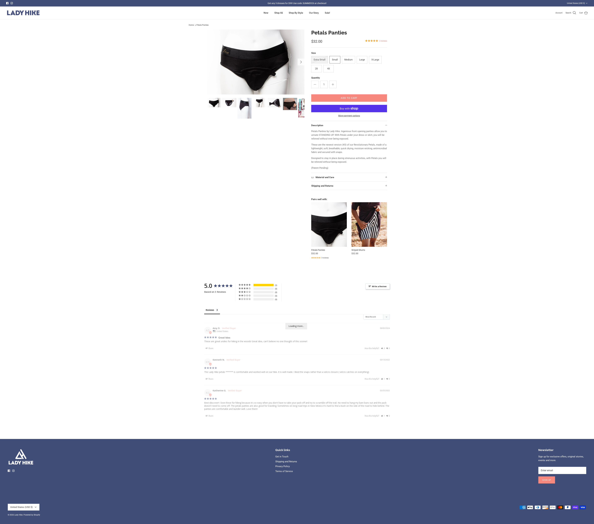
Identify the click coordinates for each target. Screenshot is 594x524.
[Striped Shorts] (369, 224)
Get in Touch (281, 456)
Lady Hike (18, 515)
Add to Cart (349, 98)
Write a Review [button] (379, 286)
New (266, 13)
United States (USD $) (576, 3)
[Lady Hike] (23, 13)
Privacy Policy (282, 466)
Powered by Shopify (32, 515)
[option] (255, 62)
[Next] (301, 62)
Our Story (314, 13)
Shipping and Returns (322, 185)
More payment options (349, 115)
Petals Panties (202, 25)
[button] (383, 348)
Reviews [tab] (210, 309)
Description (317, 125)
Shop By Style (296, 13)
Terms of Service (284, 471)
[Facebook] (7, 3)
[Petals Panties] (329, 224)
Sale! (327, 13)
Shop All (278, 13)
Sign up (546, 480)
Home (191, 25)
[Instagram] (12, 3)
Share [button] (210, 348)
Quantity (315, 77)
